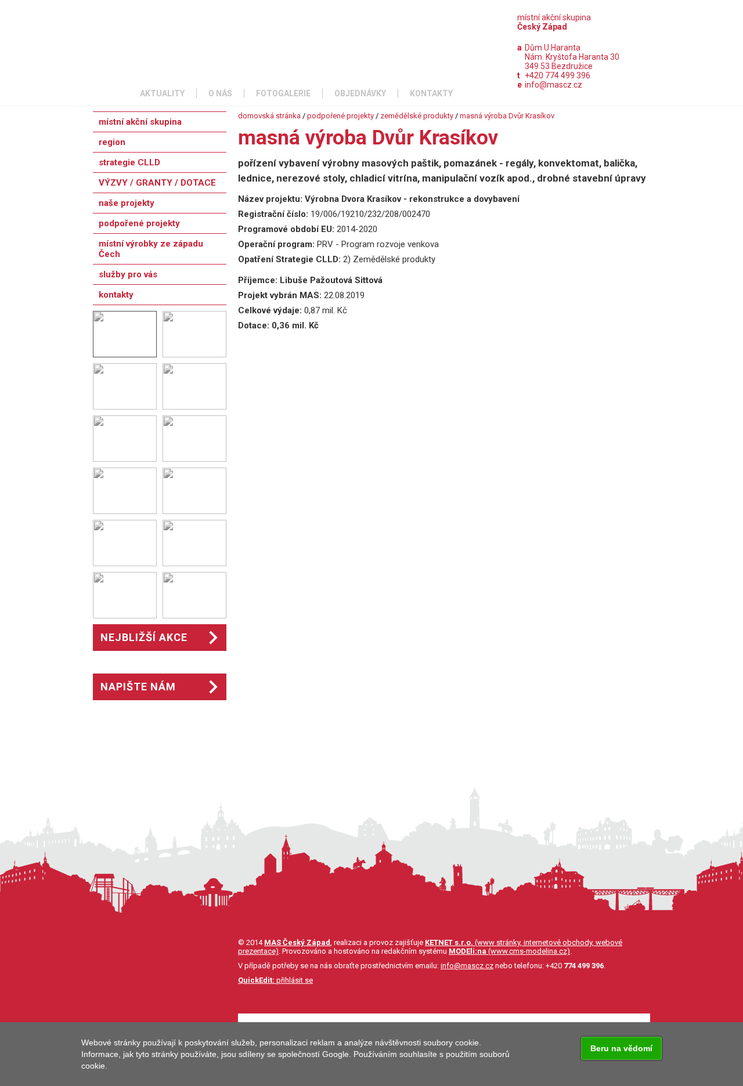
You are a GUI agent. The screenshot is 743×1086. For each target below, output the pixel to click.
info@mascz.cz (553, 84)
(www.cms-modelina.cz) (509, 951)
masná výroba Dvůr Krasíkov (507, 115)
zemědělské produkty (416, 115)
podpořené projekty (340, 115)
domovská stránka (269, 115)
